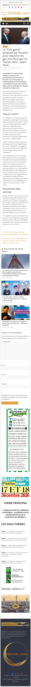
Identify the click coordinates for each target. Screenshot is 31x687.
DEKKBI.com (19, 13)
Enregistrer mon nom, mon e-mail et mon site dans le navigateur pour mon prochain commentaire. (14, 397)
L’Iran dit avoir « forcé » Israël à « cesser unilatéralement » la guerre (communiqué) (14, 298)
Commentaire (6, 342)
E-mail (3, 374)
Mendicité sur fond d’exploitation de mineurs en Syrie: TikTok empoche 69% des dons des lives (14, 240)
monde (5, 46)
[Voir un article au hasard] (28, 23)
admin (15, 67)
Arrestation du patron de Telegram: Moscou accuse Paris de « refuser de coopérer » (15, 323)
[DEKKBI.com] (3, 23)
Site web (4, 384)
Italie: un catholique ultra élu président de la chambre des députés (15, 233)
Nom (3, 365)
